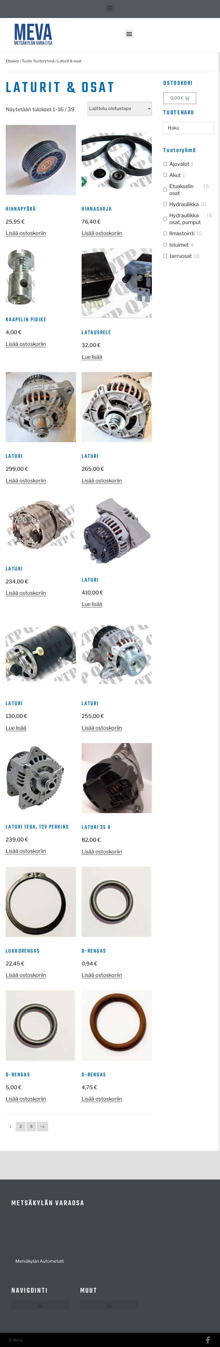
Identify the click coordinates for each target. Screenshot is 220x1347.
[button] (110, 7)
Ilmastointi (182, 233)
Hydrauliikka (184, 204)
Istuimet (179, 245)
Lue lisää (92, 357)
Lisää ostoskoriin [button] (26, 233)
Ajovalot (179, 164)
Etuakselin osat (181, 189)
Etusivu (12, 61)
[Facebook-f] (207, 1340)
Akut (175, 175)
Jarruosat (180, 256)
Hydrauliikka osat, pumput (185, 218)
